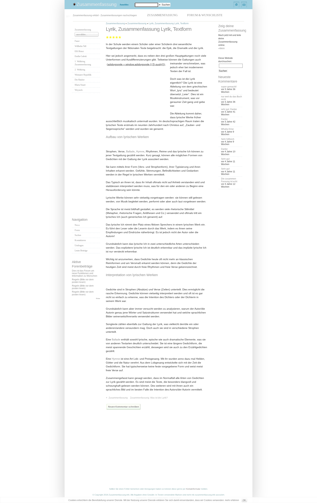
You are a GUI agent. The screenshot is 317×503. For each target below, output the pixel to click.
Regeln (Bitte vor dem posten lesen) (83, 280)
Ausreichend (110, 37)
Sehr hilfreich (227, 139)
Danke (224, 119)
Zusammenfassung (96, 4)
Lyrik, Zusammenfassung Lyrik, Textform (169, 23)
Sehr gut (119, 37)
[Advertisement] (86, 154)
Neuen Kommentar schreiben (123, 406)
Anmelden (124, 4)
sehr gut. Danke (229, 109)
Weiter (98, 298)
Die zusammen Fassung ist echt (229, 180)
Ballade (130, 151)
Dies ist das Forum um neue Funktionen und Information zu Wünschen (84, 273)
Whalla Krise (227, 129)
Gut (116, 37)
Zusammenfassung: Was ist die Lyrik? (149, 397)
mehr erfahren (232, 500)
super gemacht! (228, 86)
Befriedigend (113, 37)
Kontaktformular (193, 489)
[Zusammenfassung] (236, 4)
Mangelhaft (107, 37)
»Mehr (221, 48)
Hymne (140, 151)
